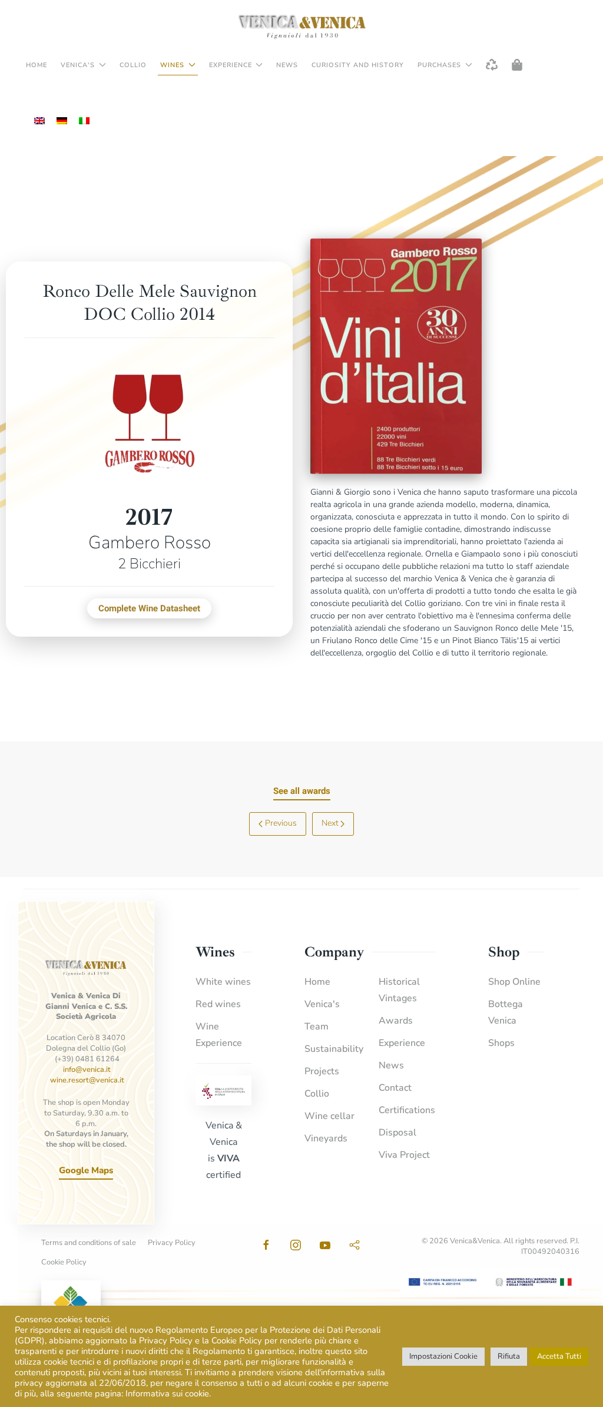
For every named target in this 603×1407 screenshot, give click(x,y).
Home (36, 65)
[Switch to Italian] (84, 121)
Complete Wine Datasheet (149, 608)
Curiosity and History (358, 65)
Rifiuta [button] (509, 1356)
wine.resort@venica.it (87, 1080)
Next (330, 823)
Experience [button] (230, 65)
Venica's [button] (78, 65)
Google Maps (86, 1170)
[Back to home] (301, 26)
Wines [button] (172, 65)
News (287, 65)
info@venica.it (87, 1069)
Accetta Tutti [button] (559, 1356)
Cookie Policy (64, 1262)
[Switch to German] (62, 121)
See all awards (301, 790)
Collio (133, 65)
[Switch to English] (39, 121)
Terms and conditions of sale (88, 1242)
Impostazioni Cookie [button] (443, 1356)
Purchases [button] (439, 65)
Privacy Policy (172, 1242)
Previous (281, 823)
